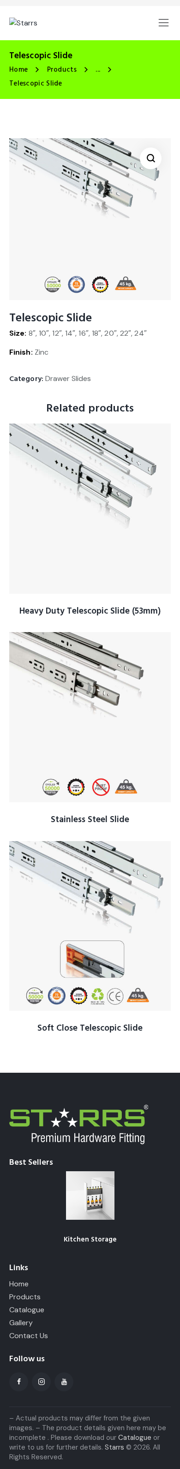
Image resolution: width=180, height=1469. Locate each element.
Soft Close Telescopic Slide (90, 1028)
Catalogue (134, 1437)
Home (18, 69)
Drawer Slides (68, 378)
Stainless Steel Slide (90, 820)
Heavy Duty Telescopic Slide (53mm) (90, 611)
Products (62, 69)
